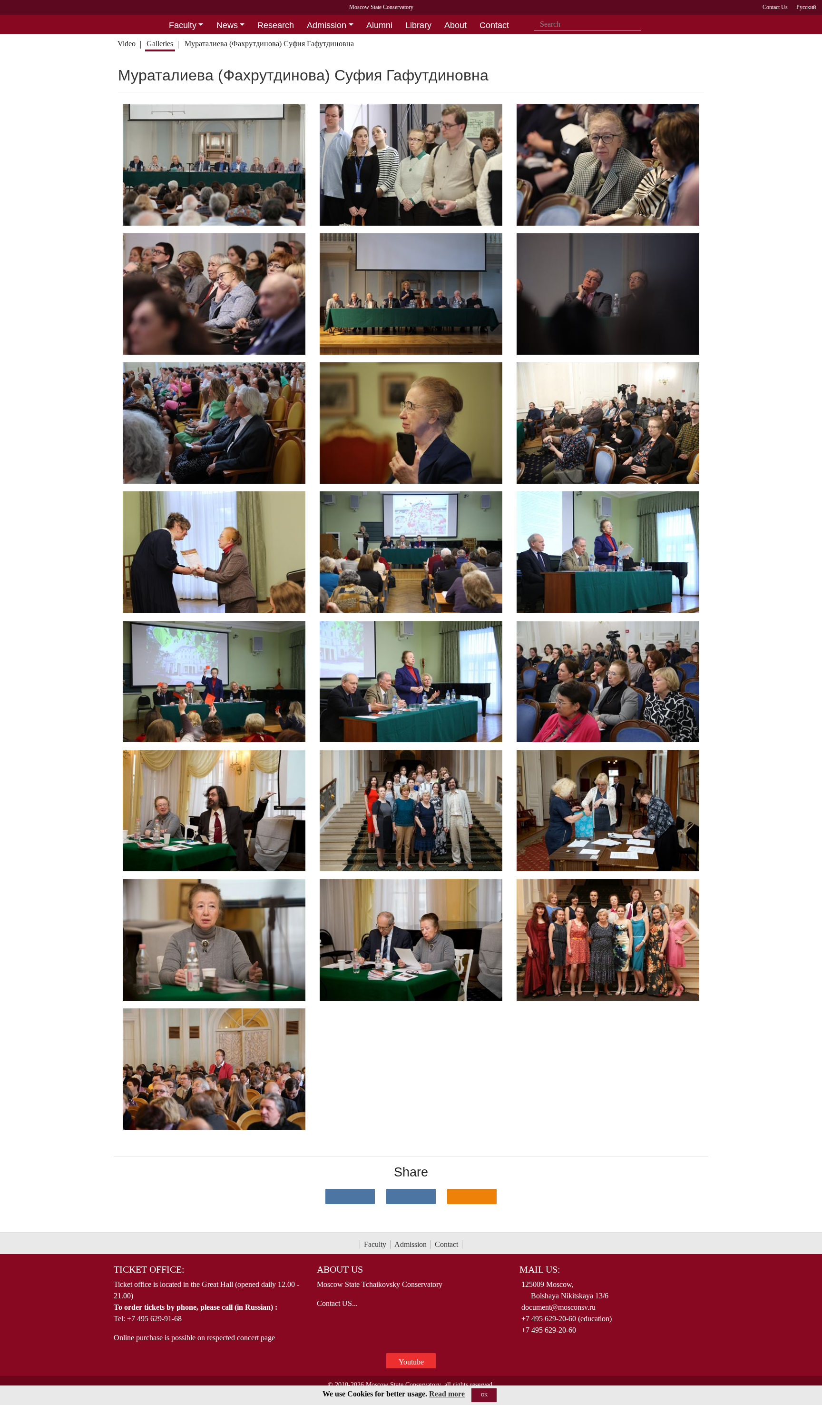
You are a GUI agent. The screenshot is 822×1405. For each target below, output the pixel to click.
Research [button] (275, 25)
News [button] (227, 25)
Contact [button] (494, 25)
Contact (446, 1244)
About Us (340, 1269)
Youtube (411, 1362)
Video (126, 44)
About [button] (455, 25)
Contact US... (337, 1303)
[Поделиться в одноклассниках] (472, 1196)
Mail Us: (539, 1269)
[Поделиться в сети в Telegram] (411, 1196)
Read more (447, 1394)
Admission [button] (326, 25)
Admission (410, 1244)
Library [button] (418, 25)
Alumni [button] (379, 25)
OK (484, 1394)
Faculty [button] (182, 25)
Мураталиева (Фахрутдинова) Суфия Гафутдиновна (269, 44)
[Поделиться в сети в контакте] (350, 1196)
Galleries (160, 44)
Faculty (375, 1244)
